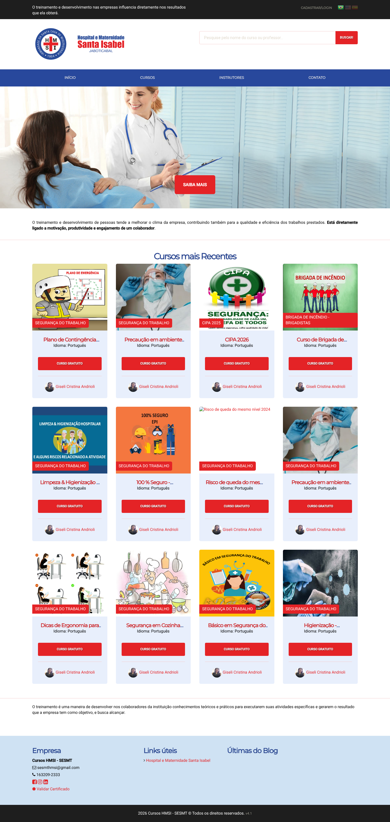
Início (70, 78)
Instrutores (231, 78)
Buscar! (346, 37)
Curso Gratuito (70, 363)
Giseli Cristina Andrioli (75, 386)
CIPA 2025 (211, 323)
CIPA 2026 (236, 340)
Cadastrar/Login (316, 8)
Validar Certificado (52, 789)
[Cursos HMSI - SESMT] (83, 44)
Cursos (147, 78)
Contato (317, 78)
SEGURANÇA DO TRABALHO (60, 323)
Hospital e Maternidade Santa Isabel (178, 760)
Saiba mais (195, 184)
